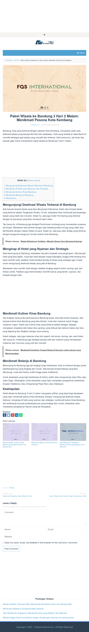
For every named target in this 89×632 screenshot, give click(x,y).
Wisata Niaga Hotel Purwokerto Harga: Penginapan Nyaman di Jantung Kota (38, 617)
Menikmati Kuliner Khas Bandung (20, 191)
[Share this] (4, 415)
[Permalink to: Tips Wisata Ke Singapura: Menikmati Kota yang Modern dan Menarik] (73, 432)
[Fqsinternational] (44, 42)
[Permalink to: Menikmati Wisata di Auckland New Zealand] (44, 432)
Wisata (12, 488)
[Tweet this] (8, 415)
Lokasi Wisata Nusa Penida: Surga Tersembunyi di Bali (67, 494)
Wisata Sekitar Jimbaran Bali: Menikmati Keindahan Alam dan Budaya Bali (14, 444)
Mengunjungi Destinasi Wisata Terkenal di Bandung (28, 185)
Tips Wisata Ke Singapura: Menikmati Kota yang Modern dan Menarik (72, 444)
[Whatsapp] (20, 415)
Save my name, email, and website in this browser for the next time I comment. (41, 542)
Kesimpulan (10, 198)
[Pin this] (12, 415)
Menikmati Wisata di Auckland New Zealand (44, 443)
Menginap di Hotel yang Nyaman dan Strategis (26, 188)
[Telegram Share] (16, 415)
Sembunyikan (33, 180)
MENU (82, 53)
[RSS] (44, 34)
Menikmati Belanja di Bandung (18, 194)
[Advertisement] (44, 16)
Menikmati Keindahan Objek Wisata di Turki (17, 494)
